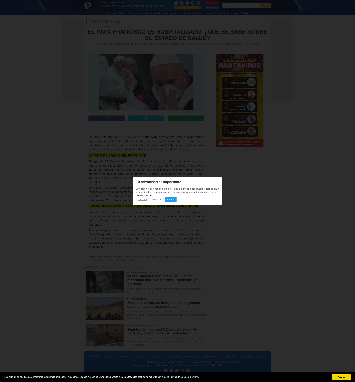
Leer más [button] (194, 377)
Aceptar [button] (341, 377)
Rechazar (157, 199)
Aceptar (170, 199)
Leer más (142, 199)
